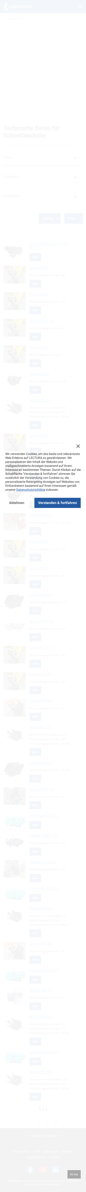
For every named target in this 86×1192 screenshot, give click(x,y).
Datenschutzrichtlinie (30, 489)
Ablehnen (16, 503)
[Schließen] (78, 446)
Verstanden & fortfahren (57, 503)
